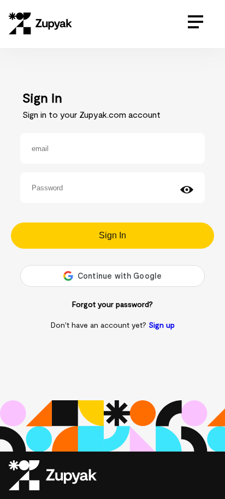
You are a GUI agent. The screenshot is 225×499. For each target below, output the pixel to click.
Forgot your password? (112, 304)
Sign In (112, 235)
